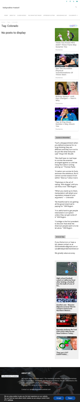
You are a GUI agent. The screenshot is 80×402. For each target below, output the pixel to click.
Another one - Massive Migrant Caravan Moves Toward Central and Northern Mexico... (65, 307)
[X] (73, 1)
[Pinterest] (70, 1)
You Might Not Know (34, 15)
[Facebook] (66, 1)
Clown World (21, 15)
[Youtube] (77, 1)
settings (10, 400)
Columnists (72, 15)
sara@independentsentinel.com (40, 389)
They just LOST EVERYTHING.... (62, 353)
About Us (12, 15)
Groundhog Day (62, 15)
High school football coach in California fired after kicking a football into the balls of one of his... (65, 282)
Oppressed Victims (49, 15)
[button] (76, 7)
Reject (70, 398)
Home (6, 15)
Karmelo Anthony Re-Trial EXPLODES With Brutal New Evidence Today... (66, 331)
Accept (58, 398)
